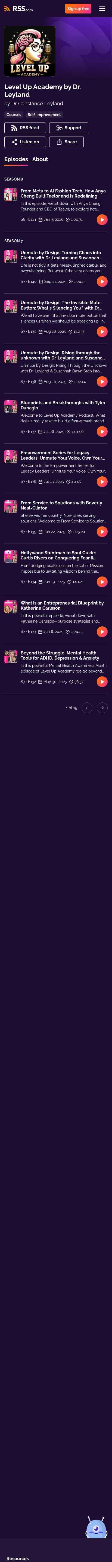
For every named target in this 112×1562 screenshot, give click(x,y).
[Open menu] (102, 8)
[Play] (102, 219)
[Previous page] (87, 707)
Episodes (16, 159)
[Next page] (102, 707)
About (40, 159)
